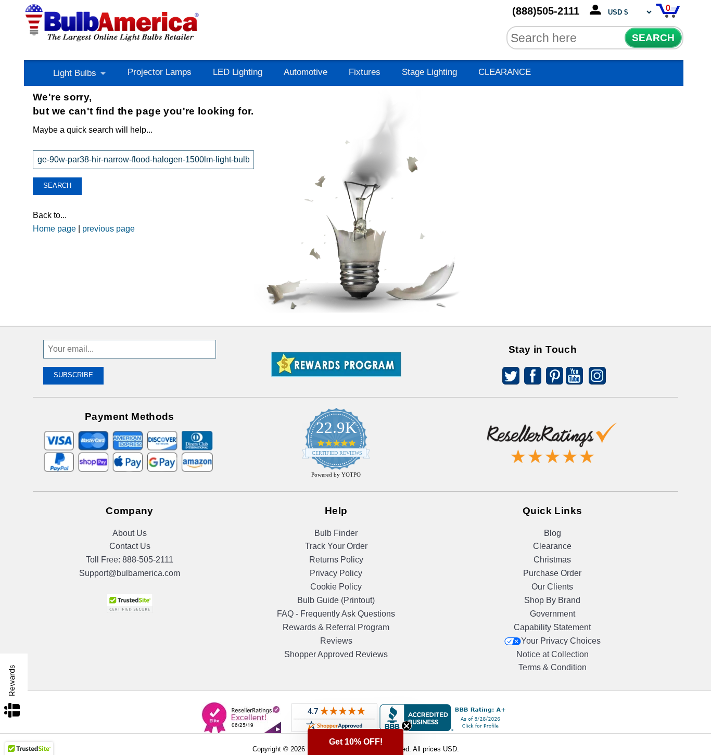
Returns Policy (336, 559)
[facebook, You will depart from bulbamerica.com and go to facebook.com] (530, 377)
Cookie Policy (336, 586)
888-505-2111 (147, 559)
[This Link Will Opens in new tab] (552, 434)
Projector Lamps (160, 72)
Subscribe (73, 375)
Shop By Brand (552, 600)
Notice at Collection (552, 654)
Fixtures (364, 72)
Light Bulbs (74, 73)
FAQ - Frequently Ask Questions (336, 613)
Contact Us (129, 546)
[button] (355, 742)
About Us (129, 533)
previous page (108, 228)
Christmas (552, 559)
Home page (54, 228)
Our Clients (552, 586)
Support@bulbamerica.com (129, 573)
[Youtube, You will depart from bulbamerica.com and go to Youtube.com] (573, 377)
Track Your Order (336, 546)
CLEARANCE (504, 72)
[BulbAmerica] (113, 20)
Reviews (336, 640)
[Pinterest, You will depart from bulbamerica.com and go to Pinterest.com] (551, 377)
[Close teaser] (406, 726)
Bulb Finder (336, 533)
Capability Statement (552, 627)
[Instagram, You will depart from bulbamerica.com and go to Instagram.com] (595, 377)
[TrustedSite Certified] (129, 603)
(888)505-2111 (545, 11)
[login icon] (597, 10)
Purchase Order (552, 573)
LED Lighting (237, 72)
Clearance (552, 546)
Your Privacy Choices (561, 640)
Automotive (305, 72)
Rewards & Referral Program (336, 627)
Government (552, 613)
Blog (552, 533)
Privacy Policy (336, 573)
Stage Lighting (429, 72)
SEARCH (653, 37)
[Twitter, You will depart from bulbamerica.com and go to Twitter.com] (508, 377)
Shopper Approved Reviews (336, 654)
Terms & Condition (552, 667)
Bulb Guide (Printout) (336, 600)
